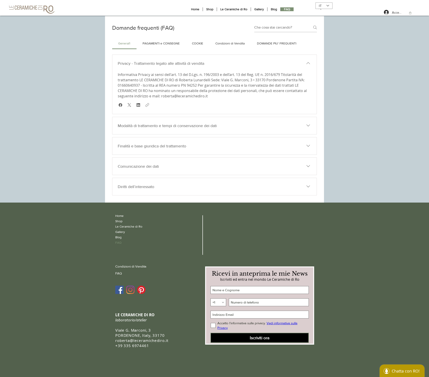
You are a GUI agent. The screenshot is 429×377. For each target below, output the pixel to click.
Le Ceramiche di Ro (128, 226)
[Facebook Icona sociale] (119, 290)
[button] (410, 13)
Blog (118, 237)
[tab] (124, 43)
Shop (118, 221)
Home (119, 216)
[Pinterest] (141, 290)
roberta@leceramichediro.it (141, 340)
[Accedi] (383, 12)
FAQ (118, 242)
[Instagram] (130, 290)
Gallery (120, 232)
